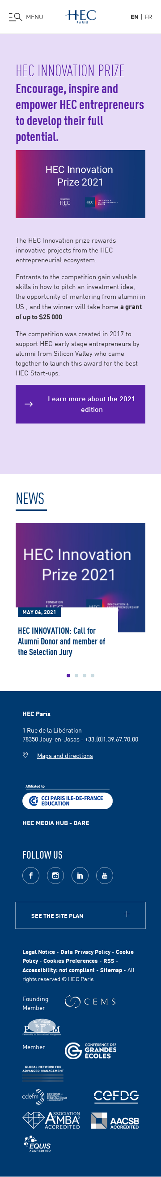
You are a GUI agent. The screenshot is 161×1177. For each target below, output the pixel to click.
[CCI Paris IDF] (67, 795)
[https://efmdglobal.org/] (37, 1144)
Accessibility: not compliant (58, 969)
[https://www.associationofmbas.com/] (51, 1120)
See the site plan (57, 915)
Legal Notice (38, 951)
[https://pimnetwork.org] (41, 1027)
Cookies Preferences (70, 960)
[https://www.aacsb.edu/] (115, 1120)
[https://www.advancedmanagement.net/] (43, 1074)
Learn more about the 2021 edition (92, 403)
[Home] (80, 15)
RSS (108, 960)
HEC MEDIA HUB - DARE (55, 822)
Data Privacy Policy (85, 951)
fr (148, 16)
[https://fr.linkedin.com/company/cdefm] (44, 1097)
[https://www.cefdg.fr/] (116, 1097)
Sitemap (111, 969)
